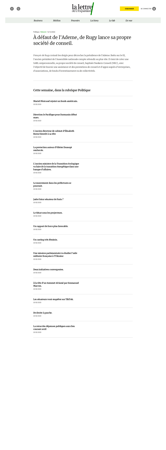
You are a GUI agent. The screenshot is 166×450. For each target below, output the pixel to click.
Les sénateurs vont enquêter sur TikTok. (53, 299)
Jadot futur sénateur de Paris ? (48, 199)
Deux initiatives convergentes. (48, 269)
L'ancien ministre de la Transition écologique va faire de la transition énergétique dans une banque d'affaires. (56, 166)
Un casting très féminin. (45, 239)
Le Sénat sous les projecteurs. (48, 212)
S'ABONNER (129, 9)
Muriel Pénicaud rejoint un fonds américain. (55, 101)
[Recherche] (18, 9)
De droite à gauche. (42, 312)
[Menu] (12, 9)
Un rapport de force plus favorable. (50, 226)
